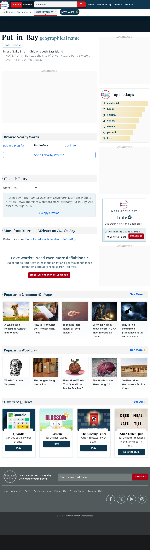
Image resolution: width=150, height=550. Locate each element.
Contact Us (60, 490)
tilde (122, 217)
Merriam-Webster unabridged (49, 275)
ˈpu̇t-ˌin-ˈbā (11, 45)
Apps (28, 490)
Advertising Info (43, 490)
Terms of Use (95, 490)
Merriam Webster (10, 476)
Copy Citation (50, 213)
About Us (16, 490)
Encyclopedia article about (50, 239)
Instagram (142, 499)
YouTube (131, 499)
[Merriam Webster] (124, 204)
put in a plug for (13, 145)
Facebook (110, 499)
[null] (130, 217)
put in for (71, 145)
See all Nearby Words (48, 155)
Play (18, 447)
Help (5, 490)
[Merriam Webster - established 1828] (4, 4)
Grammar (118, 4)
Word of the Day (104, 4)
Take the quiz (131, 451)
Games (91, 4)
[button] (129, 4)
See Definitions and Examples (123, 223)
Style (6, 187)
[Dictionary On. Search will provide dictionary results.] (22, 4)
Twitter (121, 499)
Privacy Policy (77, 490)
